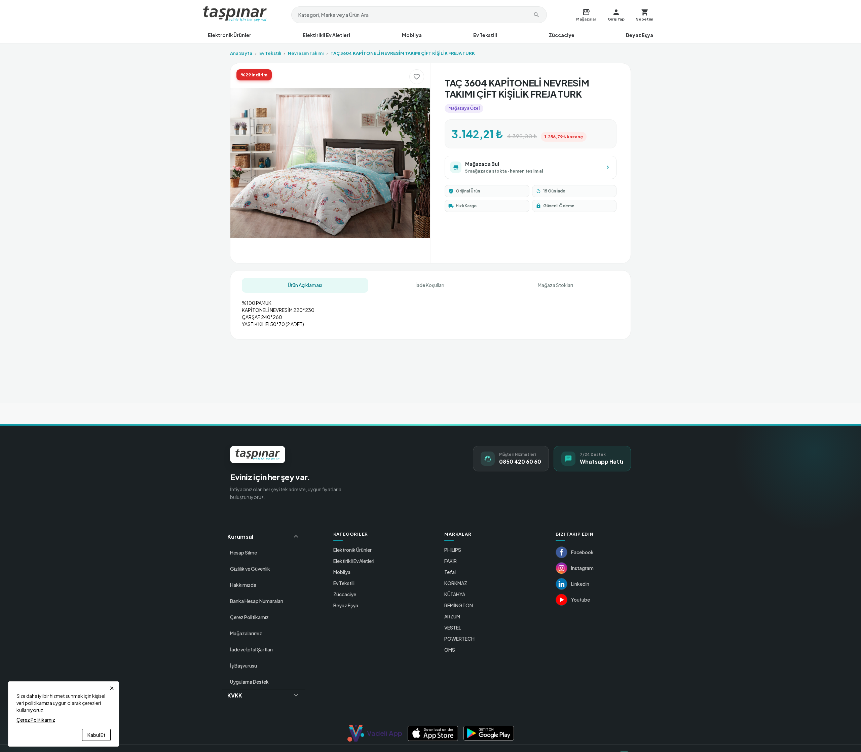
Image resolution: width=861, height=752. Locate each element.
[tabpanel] (430, 311)
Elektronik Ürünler (229, 35)
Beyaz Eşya (639, 35)
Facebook (582, 552)
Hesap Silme (243, 552)
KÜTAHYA (454, 594)
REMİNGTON (458, 605)
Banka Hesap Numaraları (256, 601)
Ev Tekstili (485, 35)
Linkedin (580, 584)
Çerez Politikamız (249, 617)
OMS (449, 650)
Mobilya (412, 35)
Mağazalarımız (246, 633)
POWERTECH (459, 639)
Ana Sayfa (241, 53)
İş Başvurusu (243, 666)
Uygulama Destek (249, 682)
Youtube (580, 600)
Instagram (582, 568)
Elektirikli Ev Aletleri (326, 35)
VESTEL (452, 627)
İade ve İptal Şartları (251, 649)
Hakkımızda (243, 585)
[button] (263, 536)
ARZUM (452, 616)
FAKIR (450, 561)
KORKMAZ (455, 583)
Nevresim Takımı (306, 53)
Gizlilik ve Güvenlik (250, 569)
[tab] (305, 285)
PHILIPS (452, 550)
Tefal (450, 572)
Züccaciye (561, 35)
